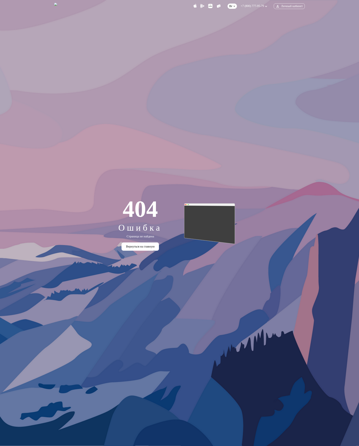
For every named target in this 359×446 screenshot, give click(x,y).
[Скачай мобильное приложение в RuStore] (218, 6)
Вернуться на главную (140, 246)
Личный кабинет (292, 6)
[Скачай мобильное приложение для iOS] (195, 6)
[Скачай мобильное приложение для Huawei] (210, 6)
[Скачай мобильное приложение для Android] (202, 6)
